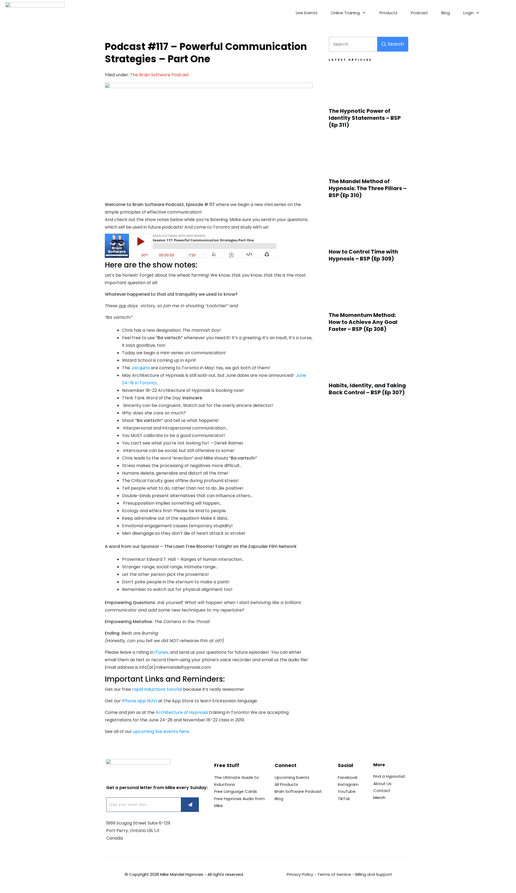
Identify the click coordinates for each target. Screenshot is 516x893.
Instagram (348, 784)
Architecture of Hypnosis (182, 712)
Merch (379, 797)
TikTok (344, 798)
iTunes (161, 652)
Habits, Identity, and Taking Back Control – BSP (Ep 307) (368, 371)
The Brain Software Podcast (159, 75)
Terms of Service (334, 874)
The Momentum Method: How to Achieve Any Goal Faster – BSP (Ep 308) (368, 305)
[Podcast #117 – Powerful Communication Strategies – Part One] (209, 135)
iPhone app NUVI (139, 701)
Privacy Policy (300, 874)
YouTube (347, 791)
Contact (381, 790)
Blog (279, 798)
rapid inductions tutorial (157, 689)
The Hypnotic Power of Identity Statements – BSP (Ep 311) (368, 101)
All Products (286, 784)
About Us (382, 783)
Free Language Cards (235, 791)
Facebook (347, 777)
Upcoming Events (292, 777)
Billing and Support (373, 874)
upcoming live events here (161, 731)
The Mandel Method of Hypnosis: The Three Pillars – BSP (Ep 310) (368, 171)
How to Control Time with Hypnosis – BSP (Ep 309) (368, 237)
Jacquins (140, 368)
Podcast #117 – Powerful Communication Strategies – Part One (206, 53)
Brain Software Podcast (298, 791)
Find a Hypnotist (389, 776)
